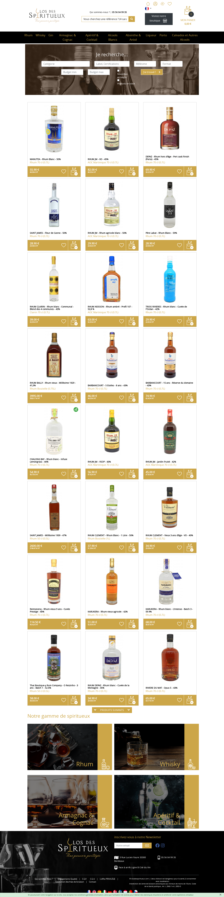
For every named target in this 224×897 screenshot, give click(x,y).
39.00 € (34, 320)
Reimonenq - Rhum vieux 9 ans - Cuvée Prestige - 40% (50, 610)
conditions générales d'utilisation (90, 895)
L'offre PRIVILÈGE (107, 879)
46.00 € (92, 396)
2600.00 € (36, 546)
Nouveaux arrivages (122, 76)
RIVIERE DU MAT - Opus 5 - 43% (162, 687)
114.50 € (35, 623)
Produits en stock (126, 83)
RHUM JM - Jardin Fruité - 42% (161, 461)
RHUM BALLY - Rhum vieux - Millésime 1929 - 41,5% (53, 384)
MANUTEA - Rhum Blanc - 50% (45, 159)
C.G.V (84, 879)
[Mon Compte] (155, 3)
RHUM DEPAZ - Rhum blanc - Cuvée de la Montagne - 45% (108, 686)
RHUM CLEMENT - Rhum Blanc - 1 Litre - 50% (110, 535)
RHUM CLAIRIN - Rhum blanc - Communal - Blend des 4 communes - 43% (52, 308)
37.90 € (92, 546)
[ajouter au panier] (74, 171)
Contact (92, 882)
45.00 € (150, 473)
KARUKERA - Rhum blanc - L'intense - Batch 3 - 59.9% (169, 610)
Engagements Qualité (67, 879)
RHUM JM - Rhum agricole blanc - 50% (107, 232)
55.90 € (34, 170)
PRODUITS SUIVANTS (112, 710)
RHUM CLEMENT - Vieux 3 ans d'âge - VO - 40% (169, 535)
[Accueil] (148, 4)
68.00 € (150, 623)
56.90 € (92, 473)
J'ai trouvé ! (149, 72)
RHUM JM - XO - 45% (98, 159)
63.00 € (92, 320)
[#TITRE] (89, 892)
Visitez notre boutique (158, 18)
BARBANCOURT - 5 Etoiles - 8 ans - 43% (108, 385)
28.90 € (34, 244)
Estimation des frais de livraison (69, 882)
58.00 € (34, 699)
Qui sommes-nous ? (100, 12)
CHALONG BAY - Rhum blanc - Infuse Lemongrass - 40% (48, 460)
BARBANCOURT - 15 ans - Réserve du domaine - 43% (169, 384)
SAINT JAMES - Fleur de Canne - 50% (48, 232)
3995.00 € (36, 396)
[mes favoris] (169, 3)
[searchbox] (65, 64)
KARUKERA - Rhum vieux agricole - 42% (108, 611)
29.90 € (92, 244)
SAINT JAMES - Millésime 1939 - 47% (48, 535)
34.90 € (150, 546)
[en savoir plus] (54, 129)
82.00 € (92, 170)
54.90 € (34, 473)
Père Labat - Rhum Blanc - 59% (161, 232)
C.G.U (92, 879)
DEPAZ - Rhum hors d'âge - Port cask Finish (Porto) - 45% (167, 158)
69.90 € (150, 170)
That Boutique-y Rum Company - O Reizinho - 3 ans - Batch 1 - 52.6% (54, 686)
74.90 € (150, 396)
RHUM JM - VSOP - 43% (99, 461)
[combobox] (65, 64)
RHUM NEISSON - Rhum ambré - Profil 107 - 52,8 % (110, 308)
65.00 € (150, 699)
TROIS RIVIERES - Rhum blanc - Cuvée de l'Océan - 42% (166, 308)
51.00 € (92, 623)
